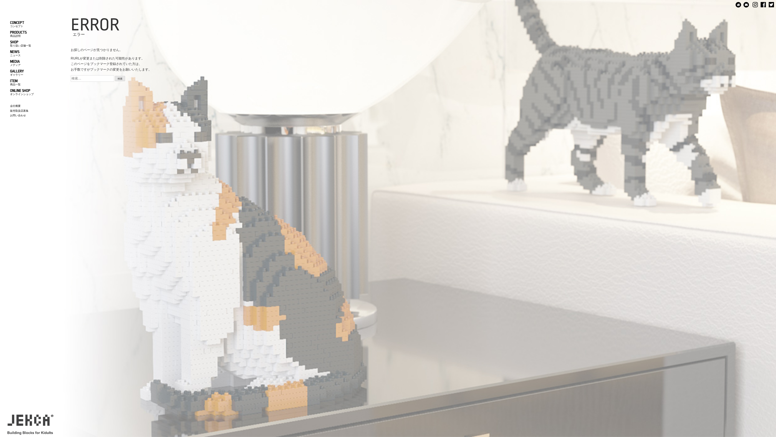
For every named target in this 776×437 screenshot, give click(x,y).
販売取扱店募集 (19, 110)
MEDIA (15, 63)
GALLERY (17, 72)
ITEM (15, 82)
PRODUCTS (18, 33)
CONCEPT (17, 24)
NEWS (15, 53)
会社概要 (15, 105)
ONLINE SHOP (22, 92)
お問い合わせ (18, 115)
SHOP (20, 43)
